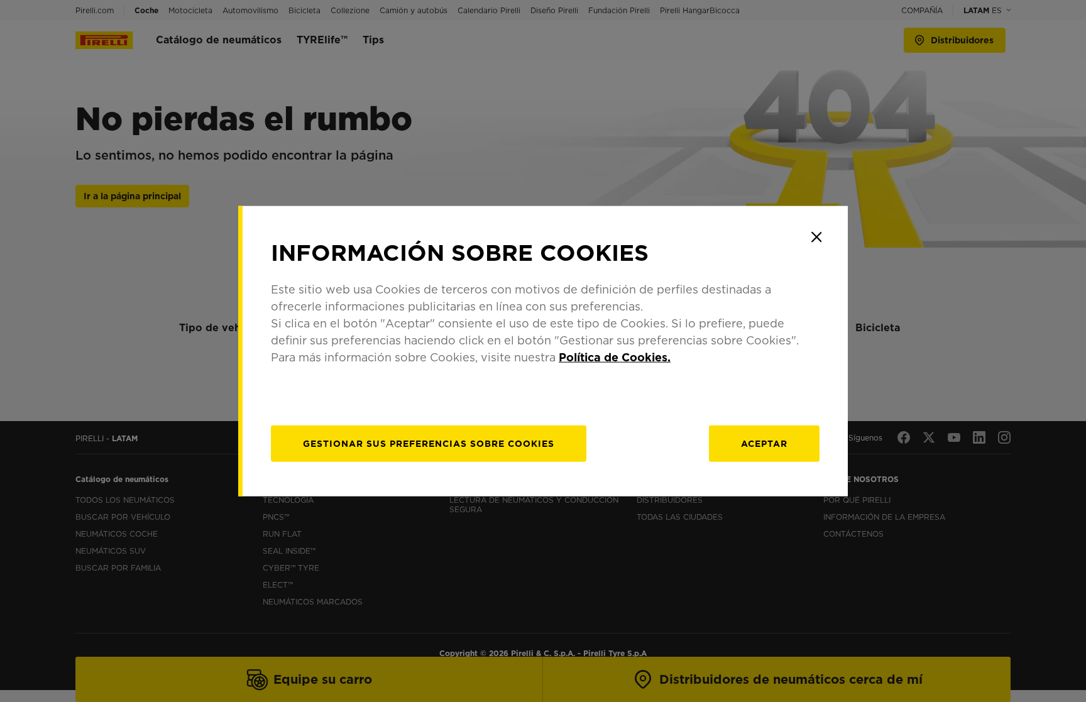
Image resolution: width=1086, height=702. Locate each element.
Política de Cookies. (615, 357)
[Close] (816, 237)
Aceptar (764, 444)
